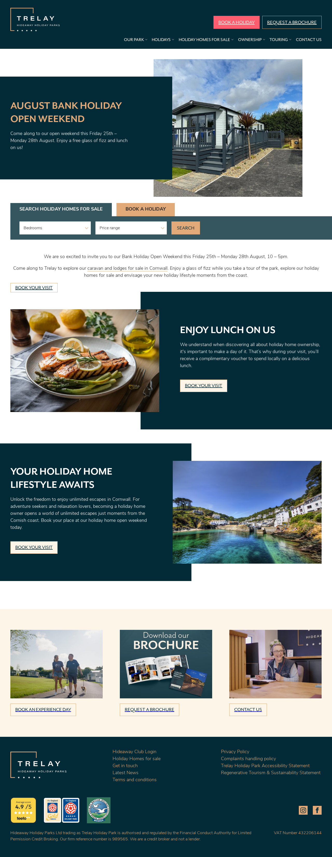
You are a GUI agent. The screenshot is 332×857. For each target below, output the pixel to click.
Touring (278, 40)
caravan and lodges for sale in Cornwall (127, 268)
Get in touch (125, 766)
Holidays (161, 40)
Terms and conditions (135, 780)
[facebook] (317, 810)
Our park (134, 40)
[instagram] (303, 810)
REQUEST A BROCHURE (292, 22)
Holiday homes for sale (204, 40)
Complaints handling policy (248, 759)
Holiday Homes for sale (137, 759)
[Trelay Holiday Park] (35, 19)
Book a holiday (236, 22)
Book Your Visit (34, 288)
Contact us (309, 40)
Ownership (250, 40)
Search (186, 228)
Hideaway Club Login (134, 752)
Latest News (126, 773)
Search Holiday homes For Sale (61, 209)
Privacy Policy (235, 752)
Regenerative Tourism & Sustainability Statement (271, 773)
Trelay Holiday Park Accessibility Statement (265, 766)
